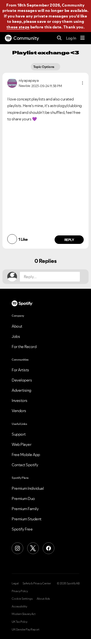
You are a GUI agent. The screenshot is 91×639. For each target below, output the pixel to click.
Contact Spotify (25, 464)
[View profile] (12, 82)
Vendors (19, 410)
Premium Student (26, 519)
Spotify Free (22, 529)
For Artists (20, 370)
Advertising (21, 390)
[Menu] (82, 38)
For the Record (24, 346)
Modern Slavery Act (23, 614)
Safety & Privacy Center (37, 583)
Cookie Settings (22, 599)
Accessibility (19, 606)
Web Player (21, 444)
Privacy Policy (20, 591)
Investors (19, 400)
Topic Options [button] (44, 66)
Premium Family (25, 508)
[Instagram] (17, 548)
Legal (15, 583)
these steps (18, 27)
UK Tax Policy (19, 622)
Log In (71, 38)
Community (26, 38)
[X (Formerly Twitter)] (33, 548)
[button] (82, 83)
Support (19, 434)
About (17, 326)
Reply (69, 239)
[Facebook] (48, 548)
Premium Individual (28, 488)
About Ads (43, 599)
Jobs (16, 336)
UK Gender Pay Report (25, 629)
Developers (22, 380)
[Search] (59, 38)
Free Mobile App (26, 454)
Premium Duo (23, 498)
